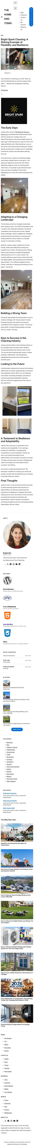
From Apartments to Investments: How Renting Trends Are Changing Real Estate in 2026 (16, 999)
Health (6, 1059)
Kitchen (9, 771)
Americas (7, 1103)
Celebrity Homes (12, 747)
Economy (7, 1083)
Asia (5, 1106)
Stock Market (8, 1086)
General (9, 764)
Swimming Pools (12, 779)
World (6, 1044)
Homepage (8, 1038)
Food (5, 1062)
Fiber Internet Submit (10, 801)
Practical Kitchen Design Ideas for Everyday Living (15, 1025)
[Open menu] (15, 2)
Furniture (9, 759)
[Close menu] (15, 8)
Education (7, 1048)
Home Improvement (13, 767)
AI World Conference (9, 793)
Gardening (10, 762)
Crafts (8, 754)
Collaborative (11, 750)
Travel (6, 1065)
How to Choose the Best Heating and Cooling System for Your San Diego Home (16, 947)
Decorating (10, 757)
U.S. (5, 1041)
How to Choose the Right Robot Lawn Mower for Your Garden (16, 724)
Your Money (8, 1092)
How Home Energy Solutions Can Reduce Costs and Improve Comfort (16, 700)
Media (6, 1089)
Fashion (6, 1068)
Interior (9, 769)
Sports (6, 1051)
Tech (5, 1079)
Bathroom (10, 742)
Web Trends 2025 (9, 808)
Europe (6, 1110)
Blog (22, 12)
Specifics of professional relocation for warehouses (13, 688)
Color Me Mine (8, 624)
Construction (11, 752)
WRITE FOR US (31, 16)
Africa (6, 1100)
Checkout (24, 15)
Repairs (9, 776)
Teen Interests (11, 781)
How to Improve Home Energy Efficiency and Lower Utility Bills (15, 712)
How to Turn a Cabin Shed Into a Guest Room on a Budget (17, 973)
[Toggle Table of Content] (2, 95)
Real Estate (10, 774)
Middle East (8, 1113)
